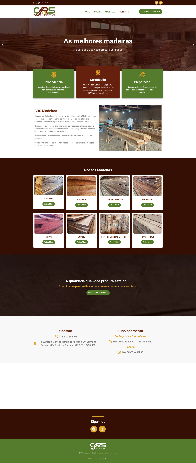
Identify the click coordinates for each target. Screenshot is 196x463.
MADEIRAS (110, 12)
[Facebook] (156, 3)
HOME (87, 12)
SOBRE (97, 12)
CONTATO (124, 12)
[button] (2, 44)
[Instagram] (161, 3)
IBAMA (41, 131)
